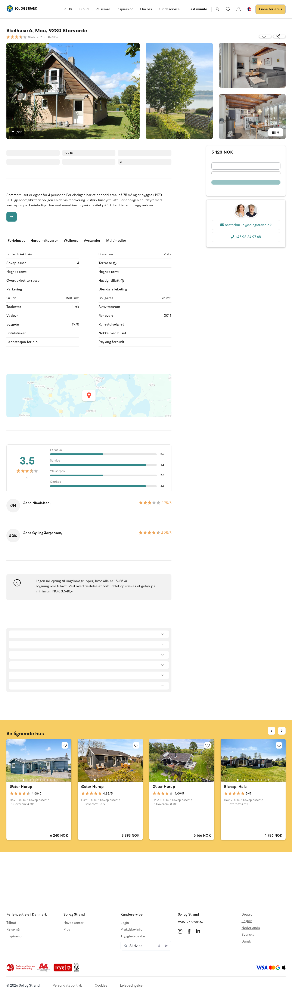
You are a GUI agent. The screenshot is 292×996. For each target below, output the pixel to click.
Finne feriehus (270, 9)
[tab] (23, 780)
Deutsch (248, 914)
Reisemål (103, 9)
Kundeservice (169, 9)
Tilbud (84, 9)
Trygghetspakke (133, 936)
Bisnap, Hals (235, 786)
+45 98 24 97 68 (248, 237)
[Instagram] (180, 931)
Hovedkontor (73, 923)
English (247, 921)
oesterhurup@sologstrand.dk (248, 225)
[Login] (238, 9)
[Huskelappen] (227, 9)
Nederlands (251, 928)
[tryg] (63, 970)
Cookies (101, 985)
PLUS (67, 9)
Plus (66, 929)
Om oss (146, 9)
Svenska (248, 934)
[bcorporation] (77, 970)
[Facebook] (189, 931)
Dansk (246, 941)
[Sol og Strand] (21, 9)
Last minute (198, 9)
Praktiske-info (131, 929)
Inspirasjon (125, 9)
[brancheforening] (21, 970)
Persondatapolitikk (67, 985)
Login (125, 923)
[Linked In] (198, 931)
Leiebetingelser (132, 985)
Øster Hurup (21, 786)
